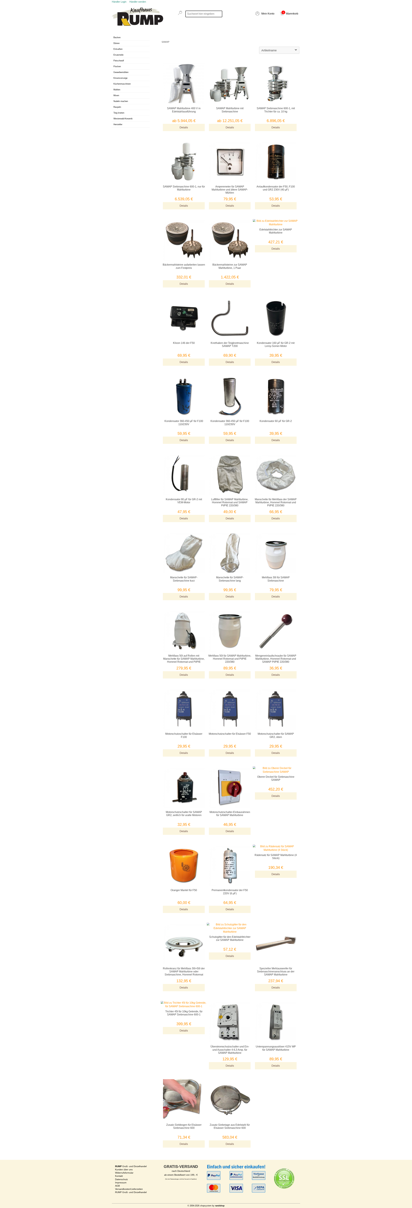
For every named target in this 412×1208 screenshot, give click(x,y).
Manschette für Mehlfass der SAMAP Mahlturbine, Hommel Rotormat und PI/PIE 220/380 (276, 502)
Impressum (120, 1182)
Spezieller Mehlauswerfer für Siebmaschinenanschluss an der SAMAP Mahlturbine (275, 971)
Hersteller (117, 124)
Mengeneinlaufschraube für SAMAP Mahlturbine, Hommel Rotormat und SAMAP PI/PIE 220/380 (275, 658)
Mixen (116, 95)
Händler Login (119, 1)
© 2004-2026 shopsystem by (206, 1205)
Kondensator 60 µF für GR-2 (276, 421)
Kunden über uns (124, 1169)
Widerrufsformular (124, 1172)
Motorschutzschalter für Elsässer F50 (230, 733)
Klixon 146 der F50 (184, 343)
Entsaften (117, 49)
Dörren (116, 43)
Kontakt (119, 1176)
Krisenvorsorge (120, 78)
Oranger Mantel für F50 (184, 890)
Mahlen (116, 89)
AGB (117, 1185)
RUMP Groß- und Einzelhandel (131, 1192)
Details (184, 127)
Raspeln (117, 107)
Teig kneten (118, 113)
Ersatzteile (118, 55)
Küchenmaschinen (122, 84)
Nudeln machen (120, 101)
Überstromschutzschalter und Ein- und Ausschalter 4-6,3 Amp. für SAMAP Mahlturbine (230, 1049)
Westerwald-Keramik (123, 118)
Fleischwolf (118, 60)
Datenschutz (121, 1179)
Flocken (117, 66)
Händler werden (137, 1)
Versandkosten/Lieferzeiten (129, 1189)
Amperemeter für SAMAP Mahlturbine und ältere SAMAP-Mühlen (230, 189)
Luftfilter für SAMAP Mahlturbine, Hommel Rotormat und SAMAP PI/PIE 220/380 (229, 502)
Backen (117, 37)
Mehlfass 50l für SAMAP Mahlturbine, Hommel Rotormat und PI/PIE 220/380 (229, 658)
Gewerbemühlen (120, 72)
